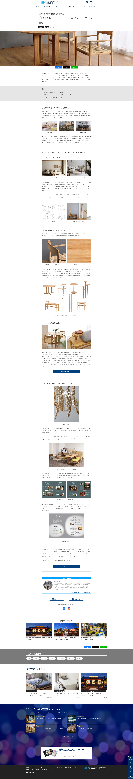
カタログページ (67, 756)
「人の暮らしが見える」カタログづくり (54, 97)
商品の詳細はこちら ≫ (66, 371)
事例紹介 (79, 658)
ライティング (35, 768)
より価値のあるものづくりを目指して (53, 92)
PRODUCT (28, 769)
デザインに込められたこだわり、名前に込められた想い (58, 94)
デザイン (52, 658)
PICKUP (75, 768)
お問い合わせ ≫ (66, 566)
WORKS (60, 768)
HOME (27, 768)
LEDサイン (43, 768)
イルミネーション (52, 768)
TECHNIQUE (68, 768)
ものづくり (70, 658)
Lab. (29, 658)
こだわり (44, 658)
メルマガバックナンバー (66, 736)
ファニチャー (61, 658)
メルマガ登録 (66, 741)
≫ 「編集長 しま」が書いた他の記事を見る (81, 592)
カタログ (36, 658)
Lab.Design (36, 769)
